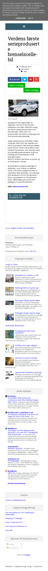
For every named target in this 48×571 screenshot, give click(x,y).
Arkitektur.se (13, 459)
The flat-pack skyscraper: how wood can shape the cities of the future (23, 415)
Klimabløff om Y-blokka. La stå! (26, 275)
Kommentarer (13, 548)
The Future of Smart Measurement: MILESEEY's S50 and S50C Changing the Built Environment (23, 432)
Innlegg (11, 544)
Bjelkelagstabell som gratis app (27, 288)
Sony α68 (8, 530)
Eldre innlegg (31, 90)
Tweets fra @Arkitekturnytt (15, 500)
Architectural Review (16, 483)
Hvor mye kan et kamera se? (16, 526)
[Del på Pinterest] (30, 79)
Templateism (37, 566)
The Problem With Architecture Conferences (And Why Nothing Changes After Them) (23, 400)
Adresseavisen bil (20, 186)
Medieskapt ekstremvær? (14, 325)
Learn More (21, 18)
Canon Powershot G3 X (14, 522)
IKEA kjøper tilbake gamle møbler (27, 300)
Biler (25, 71)
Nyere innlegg (17, 85)
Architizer (12, 396)
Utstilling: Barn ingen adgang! (26, 345)
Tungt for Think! (11, 264)
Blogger (27, 555)
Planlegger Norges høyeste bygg (27, 313)
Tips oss (33, 251)
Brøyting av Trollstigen (13, 518)
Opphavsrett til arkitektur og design (28, 372)
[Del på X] (24, 79)
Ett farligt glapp (14, 461)
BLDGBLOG (12, 471)
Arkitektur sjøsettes (15, 448)
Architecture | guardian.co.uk (20, 412)
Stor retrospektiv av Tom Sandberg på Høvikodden (19, 513)
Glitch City (12, 473)
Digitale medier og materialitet (22, 228)
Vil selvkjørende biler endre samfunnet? (25, 332)
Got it (30, 18)
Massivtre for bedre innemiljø (26, 358)
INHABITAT (12, 428)
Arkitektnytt (13, 446)
